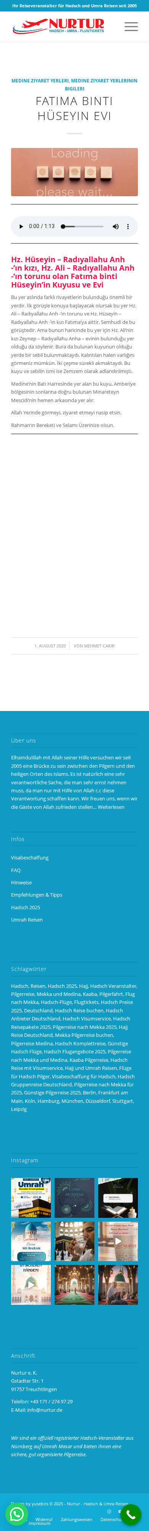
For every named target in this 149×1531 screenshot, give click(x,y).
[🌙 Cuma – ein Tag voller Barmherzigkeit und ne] (31, 1242)
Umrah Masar (57, 1446)
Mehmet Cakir (99, 646)
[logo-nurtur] (61, 26)
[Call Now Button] (130, 1514)
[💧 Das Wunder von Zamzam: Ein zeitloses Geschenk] (74, 1242)
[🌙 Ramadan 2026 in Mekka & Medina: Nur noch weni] (31, 1198)
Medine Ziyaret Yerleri (40, 80)
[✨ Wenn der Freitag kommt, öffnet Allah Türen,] (118, 1242)
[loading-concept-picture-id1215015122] (74, 172)
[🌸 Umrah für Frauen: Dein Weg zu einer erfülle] (118, 1285)
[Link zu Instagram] (109, 1511)
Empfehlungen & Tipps (36, 894)
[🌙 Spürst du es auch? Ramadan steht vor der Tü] (74, 1198)
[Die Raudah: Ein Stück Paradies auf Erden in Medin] (74, 1285)
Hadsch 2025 (25, 907)
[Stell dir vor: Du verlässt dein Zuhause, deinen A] (31, 1285)
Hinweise (21, 882)
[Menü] (127, 26)
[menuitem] (127, 26)
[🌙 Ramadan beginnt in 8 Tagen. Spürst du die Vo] (118, 1198)
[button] (16, 1514)
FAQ (16, 870)
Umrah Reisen (27, 919)
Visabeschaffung (30, 857)
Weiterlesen (111, 806)
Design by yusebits (29, 1503)
